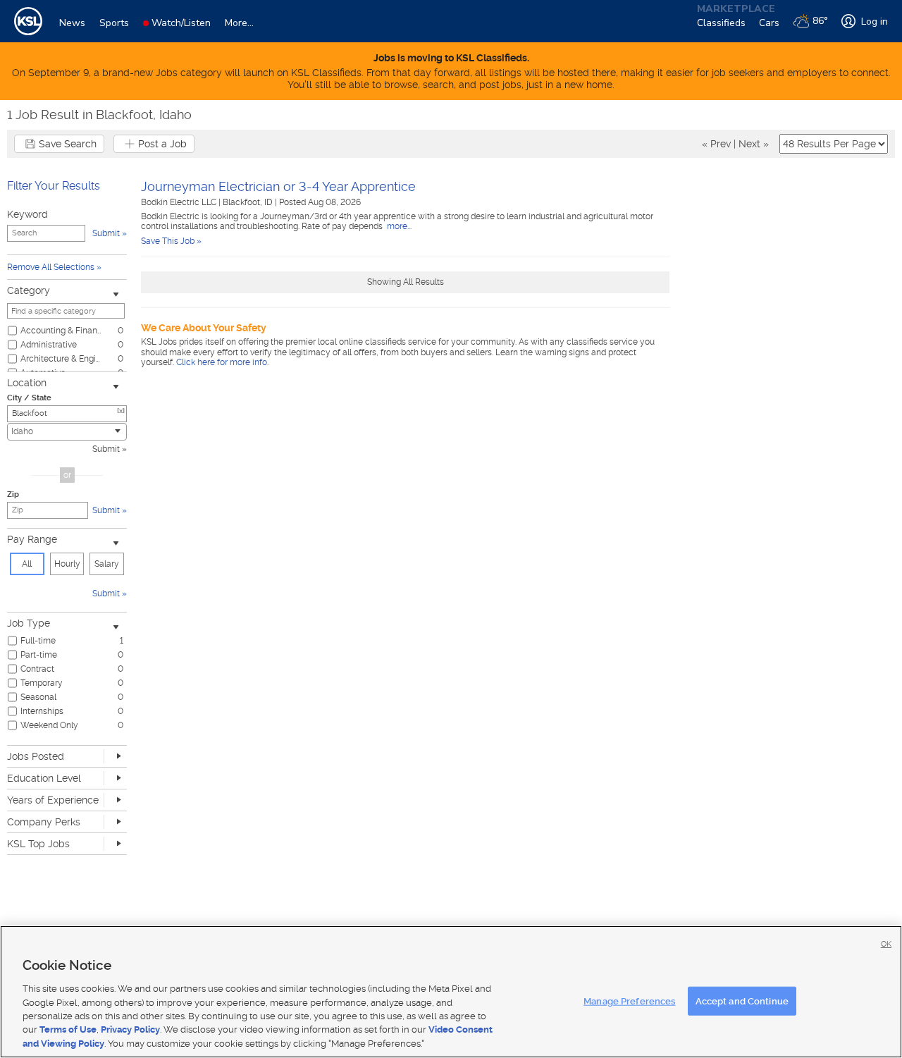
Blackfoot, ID (249, 202)
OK (886, 944)
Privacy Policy (130, 1030)
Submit (106, 449)
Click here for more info (221, 362)
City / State (29, 397)
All (27, 564)
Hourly (67, 564)
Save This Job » (171, 241)
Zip (13, 494)
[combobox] (67, 432)
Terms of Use (68, 1030)
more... (398, 226)
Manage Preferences (629, 1000)
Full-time (38, 641)
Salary (106, 564)
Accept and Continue (742, 1000)
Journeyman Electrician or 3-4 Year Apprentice (278, 186)
